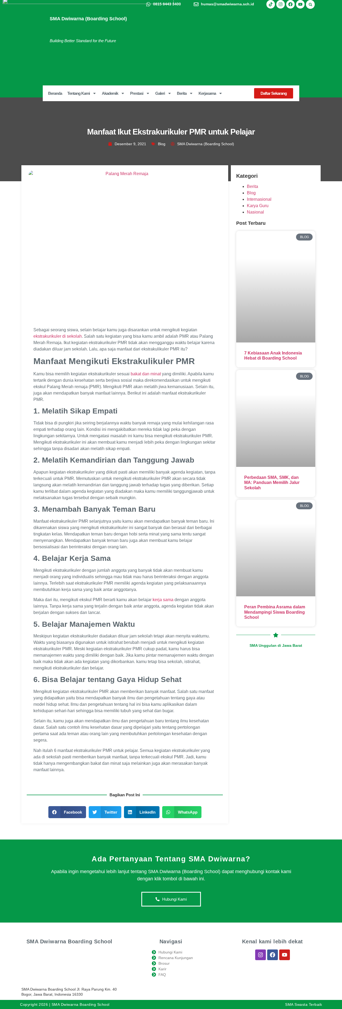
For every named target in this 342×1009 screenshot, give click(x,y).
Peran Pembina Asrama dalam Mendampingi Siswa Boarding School (274, 612)
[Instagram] (280, 4)
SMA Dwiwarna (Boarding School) (88, 18)
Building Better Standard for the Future (83, 40)
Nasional (255, 212)
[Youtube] (300, 4)
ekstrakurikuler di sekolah (57, 336)
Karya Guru (258, 205)
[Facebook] (290, 4)
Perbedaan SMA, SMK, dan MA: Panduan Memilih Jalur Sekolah (272, 482)
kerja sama (163, 599)
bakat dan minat (146, 374)
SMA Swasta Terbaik (303, 1004)
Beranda (55, 93)
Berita (252, 186)
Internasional (259, 199)
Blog (161, 144)
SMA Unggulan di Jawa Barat (276, 645)
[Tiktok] (270, 4)
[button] (310, 4)
